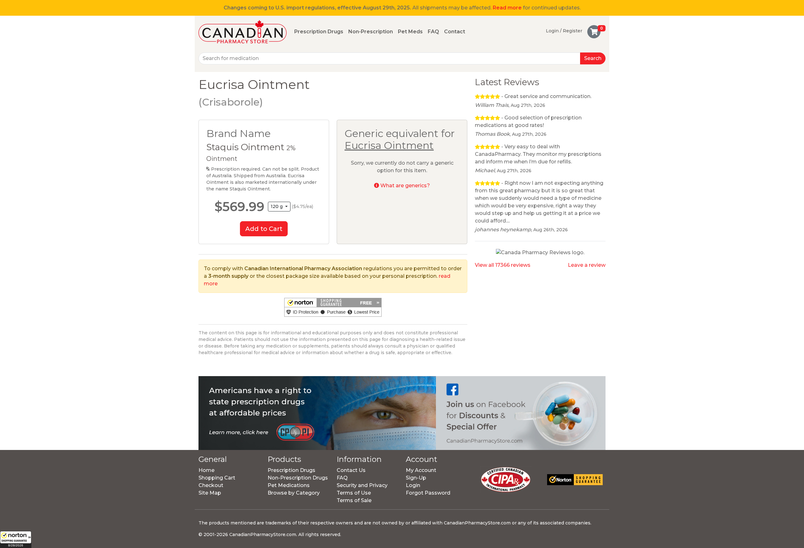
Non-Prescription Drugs (298, 478)
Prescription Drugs (318, 32)
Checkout (210, 485)
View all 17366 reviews (502, 265)
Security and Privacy (362, 485)
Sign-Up (416, 478)
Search (592, 58)
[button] (15, 539)
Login (413, 485)
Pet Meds (410, 32)
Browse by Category (294, 493)
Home (206, 470)
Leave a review (587, 265)
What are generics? (404, 186)
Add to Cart (263, 229)
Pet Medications (289, 485)
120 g (277, 206)
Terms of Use (354, 493)
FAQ (433, 32)
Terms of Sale (354, 500)
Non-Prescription (370, 32)
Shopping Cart (216, 478)
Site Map (209, 493)
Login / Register (564, 31)
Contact (454, 32)
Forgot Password (428, 493)
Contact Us (351, 470)
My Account (421, 470)
